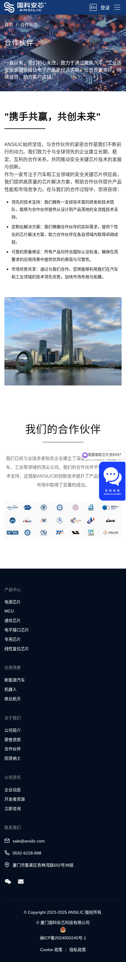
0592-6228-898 (27, 853)
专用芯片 (12, 639)
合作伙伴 (12, 748)
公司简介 (12, 730)
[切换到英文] (93, 7)
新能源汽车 (14, 680)
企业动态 (12, 789)
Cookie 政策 (51, 949)
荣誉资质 (12, 739)
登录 (105, 7)
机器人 (10, 689)
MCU (9, 611)
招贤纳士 (12, 758)
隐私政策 (77, 949)
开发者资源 (14, 799)
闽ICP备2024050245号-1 (63, 937)
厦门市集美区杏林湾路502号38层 (43, 865)
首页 (8, 24)
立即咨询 (12, 808)
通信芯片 (12, 620)
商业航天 (12, 698)
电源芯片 (12, 602)
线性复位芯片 (16, 648)
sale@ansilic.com (29, 841)
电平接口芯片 (16, 629)
